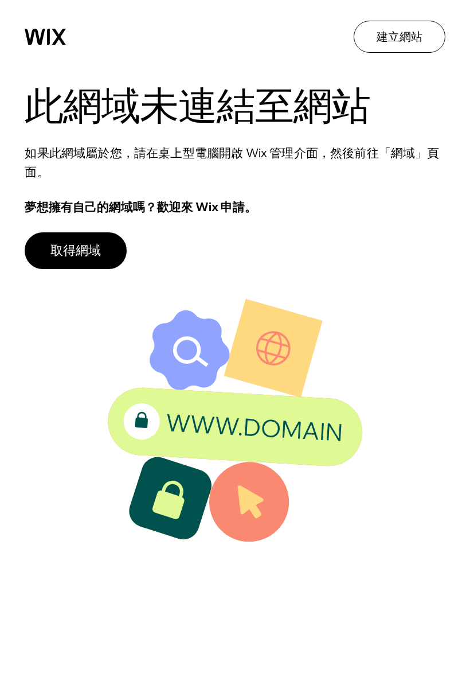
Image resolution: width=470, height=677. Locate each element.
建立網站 (399, 36)
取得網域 (75, 250)
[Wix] (45, 37)
